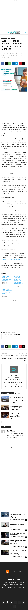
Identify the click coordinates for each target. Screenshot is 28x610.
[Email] (23, 63)
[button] (2, 32)
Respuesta (9, 443)
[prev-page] (2, 422)
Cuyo (14, 35)
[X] (6, 63)
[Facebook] (2, 63)
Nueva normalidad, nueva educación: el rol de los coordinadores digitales (7, 357)
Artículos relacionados (7, 393)
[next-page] (5, 422)
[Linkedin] (13, 63)
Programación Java (20, 337)
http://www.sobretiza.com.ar (14, 377)
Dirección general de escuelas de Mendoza (11, 336)
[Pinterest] (20, 63)
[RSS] (18, 386)
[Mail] (15, 386)
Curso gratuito (17, 334)
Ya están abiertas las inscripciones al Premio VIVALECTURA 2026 (16, 407)
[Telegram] (16, 63)
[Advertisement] (14, 16)
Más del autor (18, 393)
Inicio (2, 35)
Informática (4, 337)
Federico (9, 430)
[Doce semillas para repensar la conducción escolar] (5, 535)
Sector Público (8, 35)
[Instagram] (9, 386)
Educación (13, 38)
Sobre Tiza (5, 59)
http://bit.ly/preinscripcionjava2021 (10, 259)
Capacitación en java (12, 332)
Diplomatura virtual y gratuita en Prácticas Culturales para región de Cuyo (20, 358)
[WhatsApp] (9, 63)
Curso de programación (7, 334)
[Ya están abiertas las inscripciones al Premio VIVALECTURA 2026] (5, 407)
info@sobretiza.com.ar (17, 592)
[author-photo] (14, 373)
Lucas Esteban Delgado (15, 519)
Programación (12, 337)
